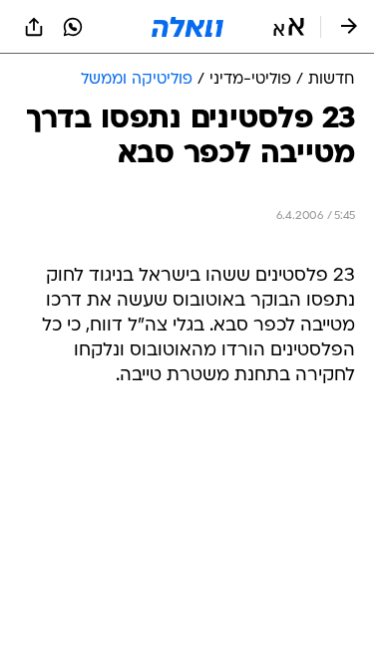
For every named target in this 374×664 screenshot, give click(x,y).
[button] (288, 27)
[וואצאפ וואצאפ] (73, 27)
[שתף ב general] (34, 27)
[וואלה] (187, 27)
